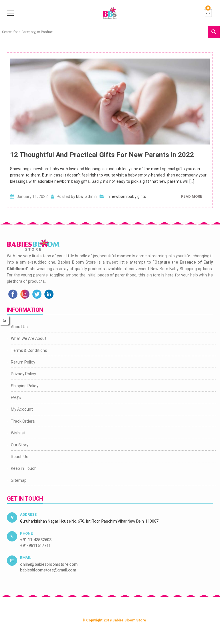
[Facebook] (13, 293)
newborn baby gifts (128, 196)
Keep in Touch (24, 468)
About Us (19, 326)
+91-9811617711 (35, 545)
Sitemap (19, 480)
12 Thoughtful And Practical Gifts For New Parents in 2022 (102, 155)
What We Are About (28, 338)
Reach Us (19, 456)
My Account (22, 409)
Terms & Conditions (29, 350)
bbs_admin (86, 196)
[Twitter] (37, 293)
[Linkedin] (49, 293)
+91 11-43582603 (35, 539)
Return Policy (23, 362)
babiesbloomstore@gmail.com (48, 570)
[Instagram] (25, 293)
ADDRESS (28, 514)
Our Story (19, 445)
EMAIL (25, 557)
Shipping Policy (24, 386)
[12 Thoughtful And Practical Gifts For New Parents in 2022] (110, 102)
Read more (191, 196)
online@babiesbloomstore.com (48, 564)
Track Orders (23, 421)
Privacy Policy (23, 374)
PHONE (26, 533)
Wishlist (18, 433)
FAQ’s (16, 397)
